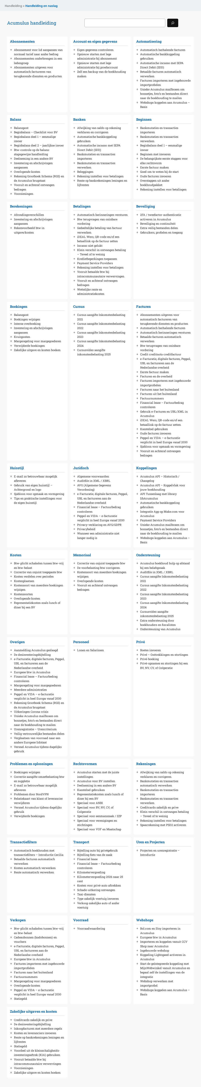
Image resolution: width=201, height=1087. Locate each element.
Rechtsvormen (85, 763)
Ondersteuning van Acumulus (160, 629)
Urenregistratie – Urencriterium (35, 729)
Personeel (81, 642)
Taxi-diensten (86, 894)
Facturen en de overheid (156, 376)
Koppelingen (146, 468)
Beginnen (144, 119)
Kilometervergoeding (91, 872)
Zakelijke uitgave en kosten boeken (37, 350)
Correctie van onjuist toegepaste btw (38, 572)
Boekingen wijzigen (27, 319)
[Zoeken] (172, 23)
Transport (81, 842)
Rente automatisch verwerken (34, 872)
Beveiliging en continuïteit (157, 223)
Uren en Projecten (150, 842)
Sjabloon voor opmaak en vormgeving (165, 446)
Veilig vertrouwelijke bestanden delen (39, 734)
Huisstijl (17, 468)
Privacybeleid (86, 529)
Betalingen (82, 206)
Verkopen (18, 920)
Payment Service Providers (95, 263)
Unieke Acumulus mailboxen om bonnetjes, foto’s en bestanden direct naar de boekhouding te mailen (164, 93)
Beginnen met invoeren (155, 154)
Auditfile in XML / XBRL (93, 481)
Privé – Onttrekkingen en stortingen (164, 655)
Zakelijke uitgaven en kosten (33, 1011)
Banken (79, 119)
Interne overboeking (27, 324)
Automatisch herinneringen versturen (102, 215)
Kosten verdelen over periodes (34, 576)
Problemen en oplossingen (31, 763)
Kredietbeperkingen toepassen (97, 259)
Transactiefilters (23, 842)
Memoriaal (82, 555)
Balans (15, 119)
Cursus (79, 306)
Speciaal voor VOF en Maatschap (99, 829)
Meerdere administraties (30, 690)
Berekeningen (21, 206)
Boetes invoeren (150, 650)
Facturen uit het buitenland (158, 394)
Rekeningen (146, 763)
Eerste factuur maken (154, 167)
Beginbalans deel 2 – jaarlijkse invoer (39, 145)
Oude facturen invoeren (155, 176)
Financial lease (87, 859)
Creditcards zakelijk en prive (159, 807)
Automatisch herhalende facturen (162, 50)
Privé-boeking (149, 659)
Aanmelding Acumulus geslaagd (36, 650)
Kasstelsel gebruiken (154, 429)
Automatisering (149, 41)
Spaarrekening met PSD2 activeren (163, 825)
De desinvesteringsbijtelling (32, 655)
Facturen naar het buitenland (159, 389)
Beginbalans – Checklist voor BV (36, 132)
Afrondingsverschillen (29, 215)
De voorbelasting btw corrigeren (98, 568)
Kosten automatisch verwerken (35, 868)
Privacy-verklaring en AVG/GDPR (99, 525)
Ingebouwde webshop (154, 950)
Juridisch (81, 468)
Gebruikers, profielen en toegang (161, 232)
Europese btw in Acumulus (32, 672)
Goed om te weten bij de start (159, 172)
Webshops (144, 920)
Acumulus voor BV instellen (96, 781)
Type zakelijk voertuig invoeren (98, 898)
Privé (140, 642)
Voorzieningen (23, 194)
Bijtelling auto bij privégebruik (97, 850)
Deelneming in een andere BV (33, 158)
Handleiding (13, 6)
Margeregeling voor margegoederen (37, 341)
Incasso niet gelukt (89, 245)
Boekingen (18, 306)
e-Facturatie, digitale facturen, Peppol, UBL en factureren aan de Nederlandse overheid (165, 363)
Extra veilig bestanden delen (159, 228)
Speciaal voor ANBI (90, 803)
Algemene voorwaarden (93, 476)
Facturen (143, 306)
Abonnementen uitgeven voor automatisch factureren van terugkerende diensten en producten (38, 71)
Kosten (15, 555)
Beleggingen (85, 172)
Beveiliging (145, 206)
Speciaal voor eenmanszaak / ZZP (99, 816)
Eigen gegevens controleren (95, 50)
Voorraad (80, 920)
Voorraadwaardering (91, 928)
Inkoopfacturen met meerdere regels (38, 1028)
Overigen (17, 642)
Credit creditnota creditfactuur (160, 354)
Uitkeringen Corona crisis (31, 712)
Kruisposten (22, 337)
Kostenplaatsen (24, 581)
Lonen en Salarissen (90, 650)
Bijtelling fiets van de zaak (94, 855)
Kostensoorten (23, 594)
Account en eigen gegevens (95, 41)
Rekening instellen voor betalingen (100, 176)
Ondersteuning (148, 555)
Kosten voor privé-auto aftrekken (99, 885)
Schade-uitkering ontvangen (96, 890)
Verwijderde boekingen (29, 346)
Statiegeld (20, 999)
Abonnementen (22, 41)
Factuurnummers (152, 398)
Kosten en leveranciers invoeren (35, 1033)
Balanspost (21, 128)
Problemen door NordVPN (31, 794)
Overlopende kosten (27, 172)
